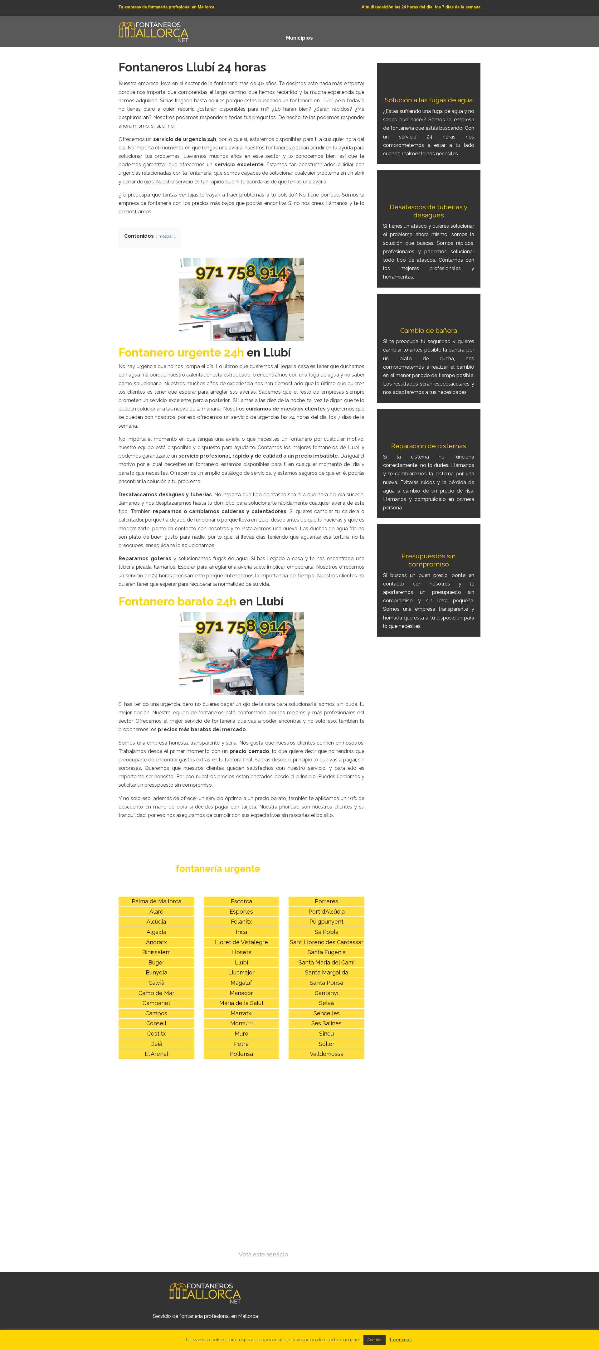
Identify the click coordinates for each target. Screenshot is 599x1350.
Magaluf (241, 982)
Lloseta (241, 952)
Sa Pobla (326, 932)
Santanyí (326, 993)
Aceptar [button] (374, 1340)
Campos (156, 1013)
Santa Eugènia (327, 952)
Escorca (241, 901)
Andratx (156, 942)
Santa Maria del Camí (326, 962)
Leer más (401, 1340)
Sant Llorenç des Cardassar (326, 942)
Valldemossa (326, 1054)
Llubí (241, 962)
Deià (156, 1044)
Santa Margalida (326, 972)
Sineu (326, 1033)
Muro (241, 1033)
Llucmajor (241, 972)
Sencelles (327, 1013)
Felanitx (241, 921)
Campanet (156, 1003)
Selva (326, 1003)
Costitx (156, 1033)
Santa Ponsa (326, 982)
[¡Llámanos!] (241, 299)
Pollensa (241, 1054)
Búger (156, 962)
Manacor (241, 993)
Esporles (241, 911)
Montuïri (241, 1023)
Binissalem (156, 952)
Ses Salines (326, 1023)
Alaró (156, 911)
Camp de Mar (156, 993)
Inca (241, 932)
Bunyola (156, 972)
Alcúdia (156, 921)
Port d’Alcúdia (327, 911)
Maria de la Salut (241, 1003)
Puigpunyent (326, 921)
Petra (241, 1044)
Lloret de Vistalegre (241, 942)
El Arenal (156, 1054)
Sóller (326, 1044)
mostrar (165, 236)
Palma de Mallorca (156, 901)
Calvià (156, 982)
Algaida (156, 932)
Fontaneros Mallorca (154, 30)
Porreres (326, 901)
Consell (156, 1023)
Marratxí (241, 1013)
